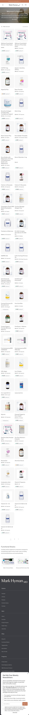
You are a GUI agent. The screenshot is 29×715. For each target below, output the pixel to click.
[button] (2, 4)
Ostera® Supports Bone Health (20, 415)
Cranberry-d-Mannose (7, 231)
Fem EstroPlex (19, 303)
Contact (3, 606)
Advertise (4, 628)
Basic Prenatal (19, 89)
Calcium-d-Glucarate (6, 185)
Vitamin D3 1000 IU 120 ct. (21, 504)
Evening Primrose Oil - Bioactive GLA (7, 304)
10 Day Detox (4, 661)
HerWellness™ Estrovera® (18, 279)
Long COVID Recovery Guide (8, 671)
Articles (3, 596)
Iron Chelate (18, 371)
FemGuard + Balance (20, 326)
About (3, 616)
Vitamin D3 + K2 (5, 503)
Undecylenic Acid (5, 482)
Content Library (5, 603)
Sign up (25, 704)
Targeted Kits (4, 645)
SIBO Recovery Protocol (7, 668)
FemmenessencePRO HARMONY (7, 348)
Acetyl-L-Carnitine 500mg (20, 68)
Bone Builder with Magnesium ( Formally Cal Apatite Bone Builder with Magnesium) (7, 160)
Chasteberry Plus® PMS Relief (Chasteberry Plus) (7, 208)
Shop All (3, 639)
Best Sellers (4, 648)
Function (3, 619)
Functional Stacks (5, 642)
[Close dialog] (27, 673)
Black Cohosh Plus (6, 135)
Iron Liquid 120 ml (5, 393)
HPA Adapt (4, 371)
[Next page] (18, 539)
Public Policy (4, 625)
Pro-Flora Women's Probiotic (20, 438)
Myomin (3, 414)
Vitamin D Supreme (20, 482)
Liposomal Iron (19, 393)
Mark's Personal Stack (8, 567)
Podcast (3, 593)
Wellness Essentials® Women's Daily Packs (7, 44)
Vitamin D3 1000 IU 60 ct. (7, 527)
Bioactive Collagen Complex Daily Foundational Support (7, 112)
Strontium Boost (19, 460)
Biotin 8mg (18, 111)
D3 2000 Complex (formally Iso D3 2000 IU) (20, 232)
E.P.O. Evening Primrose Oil (21, 256)
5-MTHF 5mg (4, 68)
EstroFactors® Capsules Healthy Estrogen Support (6, 280)
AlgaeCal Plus (5, 89)
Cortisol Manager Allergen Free (19, 207)
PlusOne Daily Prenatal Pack (7, 438)
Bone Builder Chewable (21, 135)
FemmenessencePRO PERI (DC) (20, 348)
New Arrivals (4, 651)
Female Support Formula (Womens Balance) (6, 328)
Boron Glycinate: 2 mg (21, 157)
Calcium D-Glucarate (20, 185)
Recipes (3, 599)
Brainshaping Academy (7, 664)
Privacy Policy (15, 712)
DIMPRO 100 (4, 255)
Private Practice (5, 622)
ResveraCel (4, 460)
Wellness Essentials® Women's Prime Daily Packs (20, 45)
